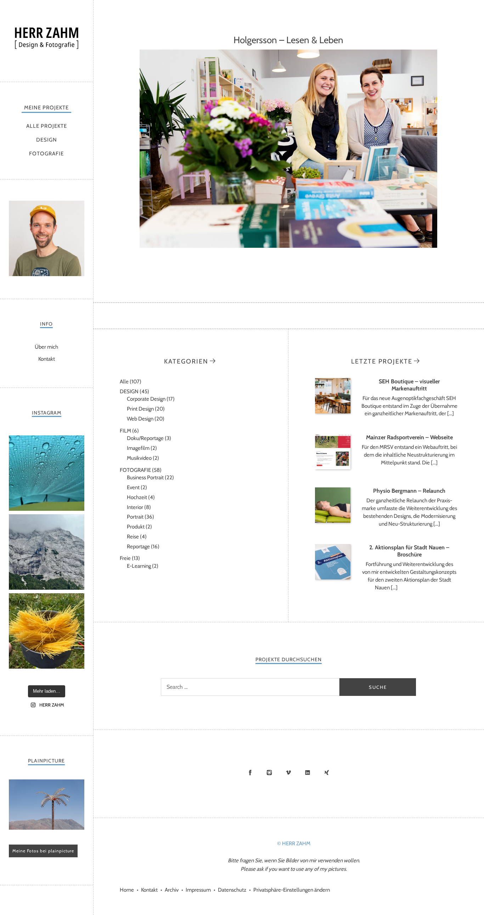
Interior (135, 507)
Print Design (140, 409)
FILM (125, 431)
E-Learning (139, 566)
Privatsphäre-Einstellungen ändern (291, 890)
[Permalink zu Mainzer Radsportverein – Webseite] (332, 467)
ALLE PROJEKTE (46, 126)
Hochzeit (137, 497)
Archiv (172, 890)
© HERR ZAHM (293, 843)
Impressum (198, 890)
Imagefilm (138, 448)
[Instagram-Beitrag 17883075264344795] (46, 473)
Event (133, 487)
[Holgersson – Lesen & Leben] (288, 245)
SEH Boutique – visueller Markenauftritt (409, 385)
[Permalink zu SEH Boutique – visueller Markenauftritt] (332, 411)
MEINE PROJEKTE (46, 107)
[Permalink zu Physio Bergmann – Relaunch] (332, 521)
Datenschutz (232, 890)
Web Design (140, 419)
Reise (133, 536)
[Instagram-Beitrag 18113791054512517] (46, 552)
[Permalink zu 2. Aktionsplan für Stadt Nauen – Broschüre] (332, 577)
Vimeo (288, 772)
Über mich (46, 347)
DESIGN (46, 140)
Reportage (138, 546)
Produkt (136, 527)
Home (127, 890)
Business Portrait (145, 477)
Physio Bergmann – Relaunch (409, 490)
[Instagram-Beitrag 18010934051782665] (46, 631)
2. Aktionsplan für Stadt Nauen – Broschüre (409, 551)
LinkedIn (307, 772)
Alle (124, 381)
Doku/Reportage (145, 438)
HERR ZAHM (46, 39)
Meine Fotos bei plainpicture (43, 850)
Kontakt (46, 359)
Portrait (135, 517)
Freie (125, 558)
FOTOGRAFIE (46, 153)
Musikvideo (139, 458)
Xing (327, 772)
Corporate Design (146, 399)
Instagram (269, 772)
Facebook (250, 772)
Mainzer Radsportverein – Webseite (409, 437)
